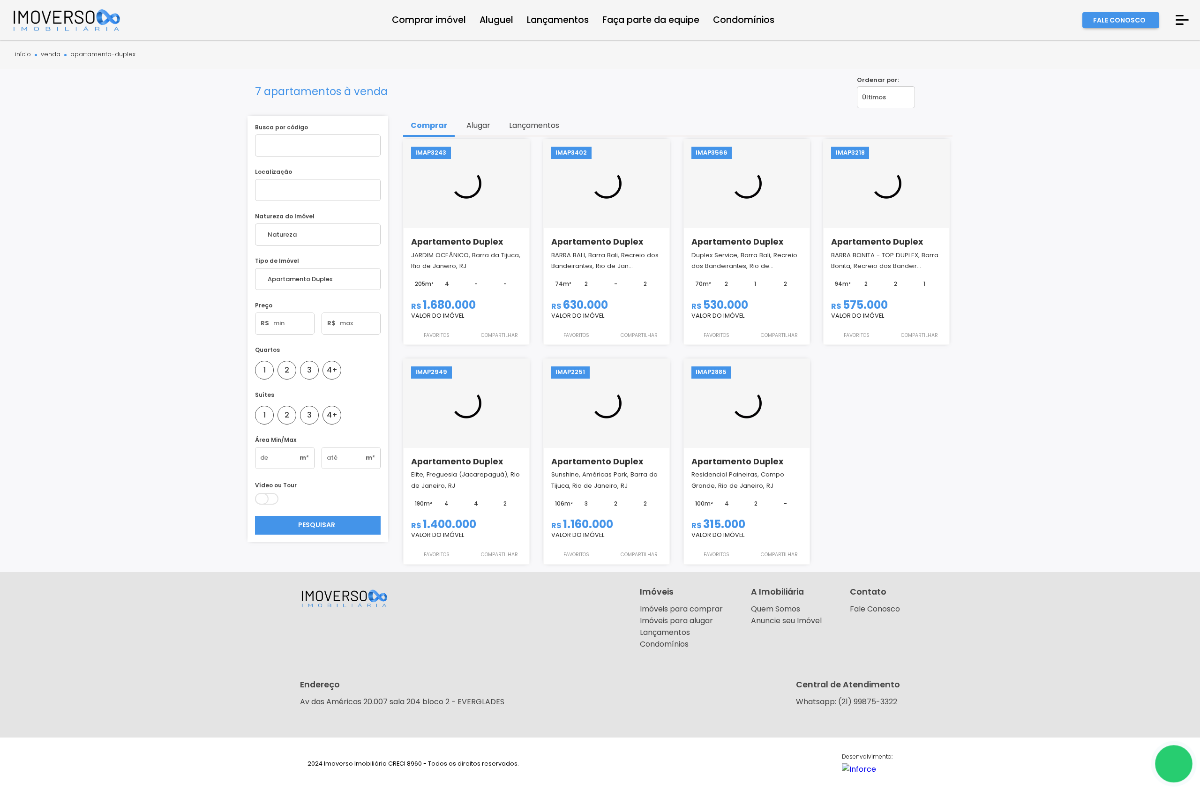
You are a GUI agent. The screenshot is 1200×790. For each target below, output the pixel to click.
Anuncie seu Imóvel (786, 620)
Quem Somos (775, 609)
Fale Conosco (875, 609)
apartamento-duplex (102, 55)
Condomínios (664, 644)
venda (50, 55)
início (23, 55)
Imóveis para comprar (681, 609)
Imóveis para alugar (676, 620)
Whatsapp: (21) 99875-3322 (846, 701)
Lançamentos (665, 632)
